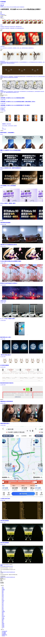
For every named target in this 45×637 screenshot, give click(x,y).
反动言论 (4, 577)
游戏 (3, 594)
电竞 (3, 609)
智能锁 (3, 623)
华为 (1, 13)
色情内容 (7, 577)
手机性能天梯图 (4, 631)
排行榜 (7, 566)
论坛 (10, 566)
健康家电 (3, 611)
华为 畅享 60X (2, 14)
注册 (3, 5)
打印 (3, 603)
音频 (3, 595)
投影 (3, 604)
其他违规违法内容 (12, 577)
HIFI (2, 615)
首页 (1, 566)
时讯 (3, 621)
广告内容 (1, 577)
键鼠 (3, 592)
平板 (3, 597)
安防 (3, 613)
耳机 (3, 605)
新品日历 (3, 635)
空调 (3, 601)
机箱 (3, 599)
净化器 (3, 627)
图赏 (3, 622)
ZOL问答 (1, 564)
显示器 (3, 600)
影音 (3, 590)
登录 (1, 5)
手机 (1, 12)
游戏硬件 (3, 589)
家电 (3, 591)
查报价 (5, 566)
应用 (12, 566)
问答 (8, 566)
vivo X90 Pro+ (2, 3)
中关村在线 (3, 1)
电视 (3, 596)
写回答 (1, 17)
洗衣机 (3, 626)
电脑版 (1, 565)
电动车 (3, 625)
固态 (3, 602)
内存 (3, 606)
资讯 (2, 566)
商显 (3, 614)
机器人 (3, 624)
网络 (3, 619)
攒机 (3, 620)
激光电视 (3, 616)
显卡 (3, 593)
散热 (3, 612)
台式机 (3, 610)
